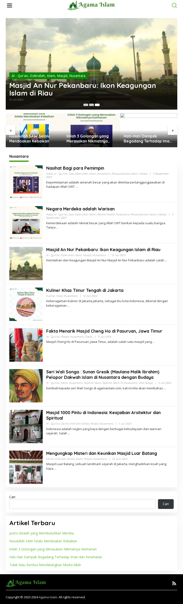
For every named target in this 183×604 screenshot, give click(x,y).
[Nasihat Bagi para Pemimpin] (77, 187)
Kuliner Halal (54, 296)
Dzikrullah (37, 75)
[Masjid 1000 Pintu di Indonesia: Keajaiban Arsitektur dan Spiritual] (69, 433)
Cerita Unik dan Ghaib (75, 423)
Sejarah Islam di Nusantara (119, 383)
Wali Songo (146, 383)
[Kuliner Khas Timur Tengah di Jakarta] (68, 306)
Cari (12, 497)
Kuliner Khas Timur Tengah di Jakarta (84, 290)
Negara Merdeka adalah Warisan (80, 209)
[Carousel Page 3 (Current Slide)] (97, 105)
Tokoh (88, 336)
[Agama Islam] (92, 5)
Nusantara (77, 75)
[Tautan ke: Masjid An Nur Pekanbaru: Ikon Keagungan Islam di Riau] (91, 64)
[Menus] (9, 5)
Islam (51, 75)
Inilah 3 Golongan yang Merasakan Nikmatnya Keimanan (30, 139)
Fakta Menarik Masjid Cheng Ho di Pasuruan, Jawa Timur (104, 331)
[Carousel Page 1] (85, 105)
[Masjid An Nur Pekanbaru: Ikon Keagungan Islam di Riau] (166, 260)
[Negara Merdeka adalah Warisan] (57, 227)
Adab (49, 173)
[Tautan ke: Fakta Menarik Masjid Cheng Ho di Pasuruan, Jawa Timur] (26, 344)
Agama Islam (48, 597)
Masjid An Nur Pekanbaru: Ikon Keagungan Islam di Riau (82, 89)
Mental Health (106, 214)
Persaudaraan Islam (125, 173)
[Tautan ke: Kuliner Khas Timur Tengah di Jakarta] (26, 303)
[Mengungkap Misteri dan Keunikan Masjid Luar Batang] (55, 469)
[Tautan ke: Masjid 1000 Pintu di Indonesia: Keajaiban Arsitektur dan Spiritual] (26, 426)
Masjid (62, 75)
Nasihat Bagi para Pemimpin (75, 168)
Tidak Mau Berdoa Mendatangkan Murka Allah (149, 138)
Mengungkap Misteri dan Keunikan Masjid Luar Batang (101, 453)
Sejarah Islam (92, 383)
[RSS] (174, 583)
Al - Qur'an (20, 75)
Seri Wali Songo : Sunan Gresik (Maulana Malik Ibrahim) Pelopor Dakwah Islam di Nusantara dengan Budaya (102, 374)
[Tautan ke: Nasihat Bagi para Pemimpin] (26, 181)
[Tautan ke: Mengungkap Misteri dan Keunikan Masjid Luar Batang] (26, 466)
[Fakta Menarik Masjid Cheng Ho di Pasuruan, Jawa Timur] (153, 342)
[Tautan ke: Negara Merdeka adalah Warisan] (26, 222)
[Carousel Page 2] (91, 105)
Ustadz (143, 173)
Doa (71, 173)
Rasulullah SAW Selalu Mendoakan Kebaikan (43, 541)
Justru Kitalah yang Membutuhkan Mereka (41, 533)
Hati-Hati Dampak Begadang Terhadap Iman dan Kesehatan (90, 139)
